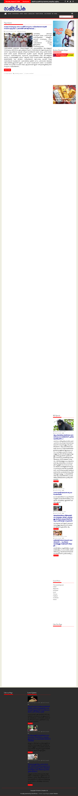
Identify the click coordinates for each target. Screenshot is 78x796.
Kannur (55, 599)
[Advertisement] (63, 66)
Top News (30, 723)
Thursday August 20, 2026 (60, 511)
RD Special (56, 481)
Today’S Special (39, 13)
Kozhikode (55, 597)
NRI (52, 13)
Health (25, 13)
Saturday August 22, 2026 (60, 431)
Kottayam (55, 590)
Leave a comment (29, 73)
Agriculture (31, 13)
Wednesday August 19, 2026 (60, 536)
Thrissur (55, 594)
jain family (16, 73)
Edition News (15, 13)
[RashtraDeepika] (5, 13)
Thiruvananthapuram (58, 585)
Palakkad (55, 596)
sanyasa (21, 73)
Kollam (55, 586)
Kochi (54, 592)
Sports (21, 13)
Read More (7, 69)
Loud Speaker (47, 13)
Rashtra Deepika (22, 31)
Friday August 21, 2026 (59, 488)
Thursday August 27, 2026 (34, 702)
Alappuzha (55, 588)
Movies (9, 13)
